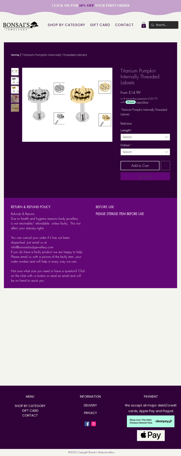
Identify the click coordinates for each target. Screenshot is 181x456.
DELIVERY (90, 405)
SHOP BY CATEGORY (30, 406)
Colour (126, 145)
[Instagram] (93, 423)
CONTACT (30, 415)
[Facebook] (87, 423)
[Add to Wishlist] (165, 165)
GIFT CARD (30, 410)
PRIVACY (90, 413)
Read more (126, 123)
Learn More (142, 102)
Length (126, 130)
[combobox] (145, 137)
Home (15, 55)
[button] (143, 25)
